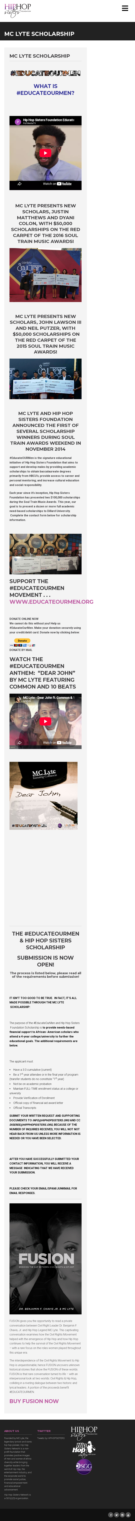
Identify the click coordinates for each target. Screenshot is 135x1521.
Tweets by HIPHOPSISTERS (51, 1438)
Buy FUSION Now (34, 1401)
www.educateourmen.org (51, 602)
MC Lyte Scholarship (39, 56)
